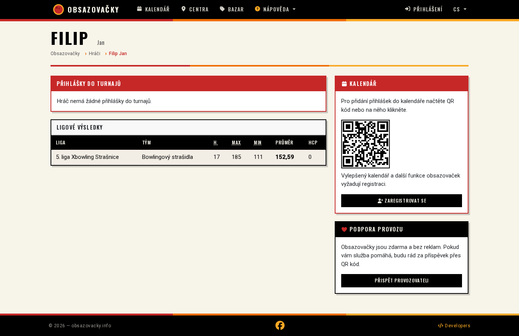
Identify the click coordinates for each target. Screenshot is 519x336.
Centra (198, 9)
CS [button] (456, 9)
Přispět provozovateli (402, 280)
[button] (275, 9)
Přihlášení (428, 9)
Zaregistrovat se (404, 200)
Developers (457, 325)
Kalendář (157, 9)
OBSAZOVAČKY (93, 9)
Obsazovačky (65, 53)
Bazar (236, 9)
